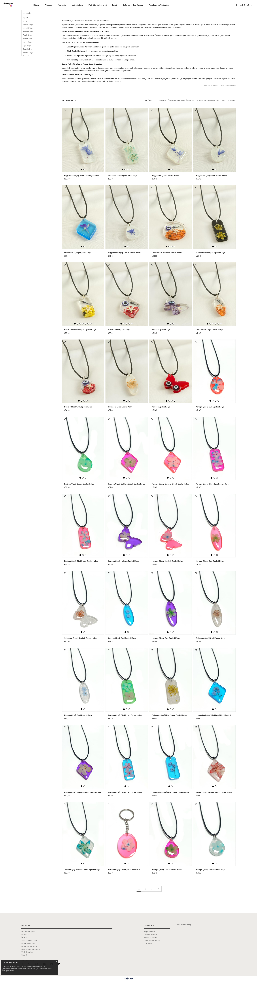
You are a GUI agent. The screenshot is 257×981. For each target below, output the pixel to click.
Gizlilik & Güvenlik (150, 935)
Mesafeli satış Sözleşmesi (30, 949)
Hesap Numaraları (28, 943)
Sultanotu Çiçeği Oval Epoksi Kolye (210, 638)
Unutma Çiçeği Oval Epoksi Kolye (122, 638)
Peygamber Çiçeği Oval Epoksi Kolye (211, 176)
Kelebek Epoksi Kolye (161, 330)
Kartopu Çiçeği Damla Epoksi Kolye (79, 484)
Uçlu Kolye (27, 46)
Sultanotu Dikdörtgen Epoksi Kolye (122, 176)
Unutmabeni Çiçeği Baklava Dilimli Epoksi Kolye (214, 715)
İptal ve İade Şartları (28, 932)
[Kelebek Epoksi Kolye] (170, 294)
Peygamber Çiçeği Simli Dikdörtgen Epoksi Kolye (82, 176)
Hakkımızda (25, 935)
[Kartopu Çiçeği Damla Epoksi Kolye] (83, 448)
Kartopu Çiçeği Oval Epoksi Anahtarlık (124, 870)
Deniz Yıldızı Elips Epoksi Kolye (209, 330)
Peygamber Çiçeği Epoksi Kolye (165, 176)
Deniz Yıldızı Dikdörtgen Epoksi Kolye (80, 330)
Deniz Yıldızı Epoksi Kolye (119, 330)
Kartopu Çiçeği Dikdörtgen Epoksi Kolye (212, 484)
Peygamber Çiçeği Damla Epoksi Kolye (124, 253)
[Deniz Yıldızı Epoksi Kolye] (126, 294)
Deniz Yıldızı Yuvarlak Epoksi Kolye (167, 253)
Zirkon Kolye (28, 32)
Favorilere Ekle (65, 110)
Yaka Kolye (27, 39)
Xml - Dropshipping (184, 925)
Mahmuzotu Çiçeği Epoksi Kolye (77, 253)
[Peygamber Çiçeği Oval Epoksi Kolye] (214, 140)
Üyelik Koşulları (27, 952)
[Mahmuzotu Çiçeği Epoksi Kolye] (83, 217)
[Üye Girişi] (247, 5)
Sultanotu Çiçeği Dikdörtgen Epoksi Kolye (169, 715)
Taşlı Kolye (27, 49)
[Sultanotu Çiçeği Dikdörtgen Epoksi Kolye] (170, 680)
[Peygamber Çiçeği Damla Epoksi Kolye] (126, 217)
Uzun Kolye (27, 42)
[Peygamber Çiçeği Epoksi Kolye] (170, 140)
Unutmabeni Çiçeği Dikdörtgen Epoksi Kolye (170, 792)
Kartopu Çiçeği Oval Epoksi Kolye (210, 407)
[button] (81, 169)
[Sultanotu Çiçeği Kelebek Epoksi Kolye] (83, 603)
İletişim (24, 937)
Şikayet (24, 955)
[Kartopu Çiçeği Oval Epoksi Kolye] (214, 371)
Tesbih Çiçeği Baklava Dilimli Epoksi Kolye (214, 792)
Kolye (25, 21)
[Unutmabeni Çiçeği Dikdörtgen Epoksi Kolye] (170, 757)
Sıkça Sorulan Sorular (29, 940)
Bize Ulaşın (148, 943)
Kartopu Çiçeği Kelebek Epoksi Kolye (123, 561)
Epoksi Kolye (28, 25)
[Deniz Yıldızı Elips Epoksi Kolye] (214, 294)
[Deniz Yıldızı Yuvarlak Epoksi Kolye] (170, 217)
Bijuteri (25, 18)
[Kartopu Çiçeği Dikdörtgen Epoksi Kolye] (214, 448)
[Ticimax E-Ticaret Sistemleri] (128, 979)
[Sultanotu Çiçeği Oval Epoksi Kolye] (214, 603)
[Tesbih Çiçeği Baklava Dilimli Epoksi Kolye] (214, 757)
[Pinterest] (60, 964)
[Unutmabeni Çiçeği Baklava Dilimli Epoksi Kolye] (214, 680)
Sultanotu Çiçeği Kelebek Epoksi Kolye (80, 638)
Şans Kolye (27, 56)
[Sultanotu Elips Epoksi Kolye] (126, 371)
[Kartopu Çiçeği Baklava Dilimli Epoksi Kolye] (126, 448)
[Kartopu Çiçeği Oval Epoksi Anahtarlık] (126, 834)
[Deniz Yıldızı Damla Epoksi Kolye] (83, 371)
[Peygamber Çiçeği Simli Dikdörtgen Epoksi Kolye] (83, 140)
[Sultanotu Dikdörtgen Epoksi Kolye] (126, 140)
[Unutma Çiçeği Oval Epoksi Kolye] (126, 603)
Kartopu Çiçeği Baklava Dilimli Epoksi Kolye (126, 484)
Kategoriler (27, 13)
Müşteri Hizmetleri (150, 937)
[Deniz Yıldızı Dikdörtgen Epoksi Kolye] (83, 294)
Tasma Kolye (28, 53)
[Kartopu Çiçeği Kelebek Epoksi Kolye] (126, 525)
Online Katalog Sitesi (29, 946)
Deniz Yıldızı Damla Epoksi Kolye (78, 407)
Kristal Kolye (28, 28)
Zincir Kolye (27, 35)
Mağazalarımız (149, 932)
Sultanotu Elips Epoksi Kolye (120, 407)
